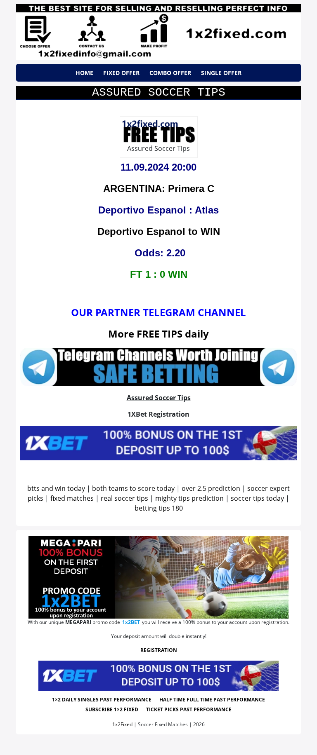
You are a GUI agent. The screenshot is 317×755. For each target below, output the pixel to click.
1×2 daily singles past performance (101, 699)
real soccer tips (124, 498)
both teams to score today (133, 488)
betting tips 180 (159, 508)
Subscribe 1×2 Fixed (111, 709)
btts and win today (56, 488)
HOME (84, 73)
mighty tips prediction (189, 498)
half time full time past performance (212, 699)
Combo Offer (170, 73)
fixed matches (72, 498)
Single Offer (221, 73)
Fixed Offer (121, 73)
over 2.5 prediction (211, 488)
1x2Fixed (122, 724)
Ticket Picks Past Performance (189, 709)
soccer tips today (257, 498)
